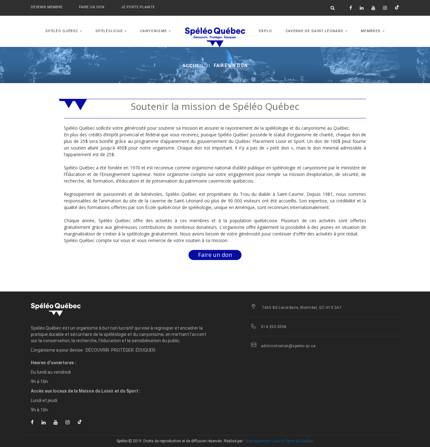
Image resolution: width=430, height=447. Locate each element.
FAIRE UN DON (92, 7)
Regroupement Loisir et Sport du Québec (280, 441)
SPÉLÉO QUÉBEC (62, 31)
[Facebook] (350, 7)
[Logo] (86, 309)
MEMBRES (371, 31)
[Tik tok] (397, 7)
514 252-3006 (274, 327)
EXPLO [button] (265, 31)
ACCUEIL (193, 65)
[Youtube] (373, 7)
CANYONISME (154, 31)
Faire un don (215, 254)
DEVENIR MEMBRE (46, 7)
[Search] (333, 7)
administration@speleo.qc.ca (288, 346)
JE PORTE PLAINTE (138, 7)
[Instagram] (385, 7)
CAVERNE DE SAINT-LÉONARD (315, 31)
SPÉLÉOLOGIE (109, 31)
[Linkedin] (362, 7)
